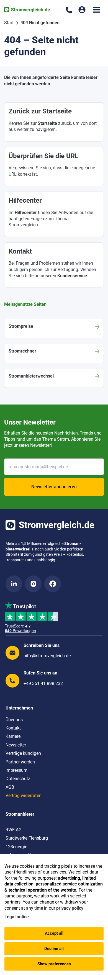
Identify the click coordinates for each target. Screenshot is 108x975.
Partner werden (20, 762)
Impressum (16, 770)
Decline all (54, 948)
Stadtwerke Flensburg (27, 838)
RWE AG (14, 829)
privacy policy (69, 908)
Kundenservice (72, 275)
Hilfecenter (26, 212)
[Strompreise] (54, 328)
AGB (10, 787)
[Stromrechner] (54, 353)
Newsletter (16, 745)
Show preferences (54, 963)
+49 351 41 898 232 (43, 683)
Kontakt (13, 728)
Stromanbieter (20, 814)
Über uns (14, 719)
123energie (16, 846)
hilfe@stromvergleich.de (47, 655)
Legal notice (16, 916)
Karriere (13, 736)
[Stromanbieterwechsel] (54, 378)
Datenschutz (18, 778)
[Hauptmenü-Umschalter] (96, 9)
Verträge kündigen (23, 753)
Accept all (54, 933)
